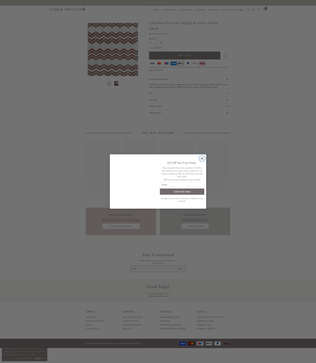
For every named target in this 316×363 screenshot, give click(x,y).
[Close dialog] (202, 158)
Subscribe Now (182, 191)
